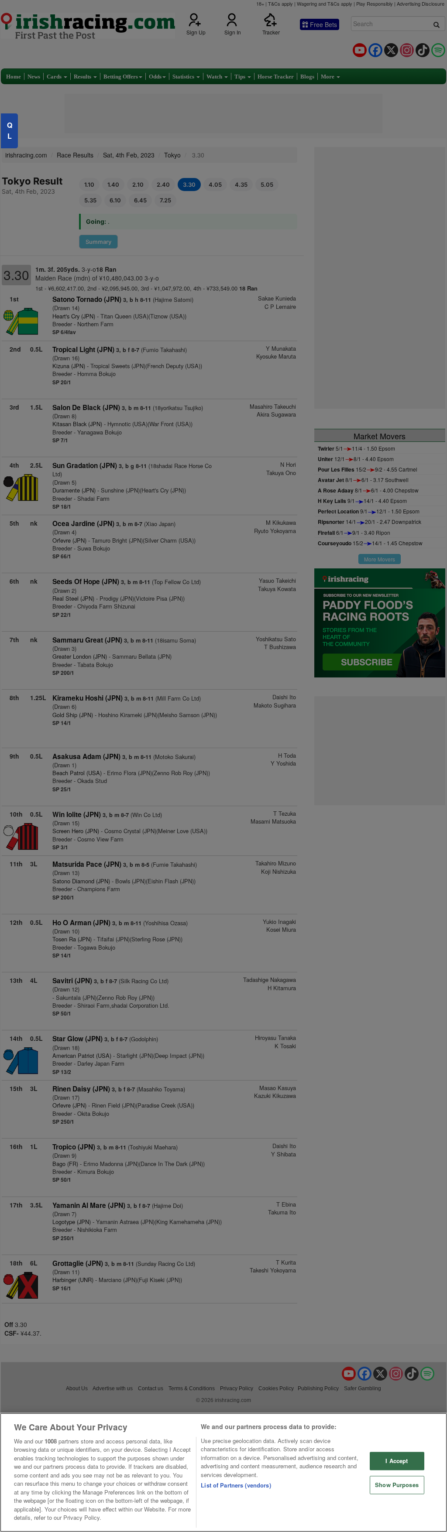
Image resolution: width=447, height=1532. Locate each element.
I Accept (396, 1461)
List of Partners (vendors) (236, 1485)
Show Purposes (397, 1485)
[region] (223, 1472)
